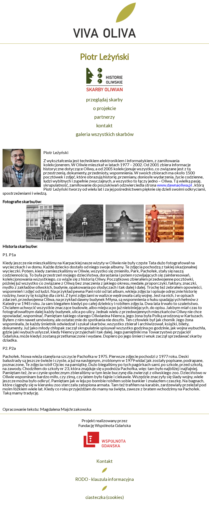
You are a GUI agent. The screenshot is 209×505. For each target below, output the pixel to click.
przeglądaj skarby (104, 99)
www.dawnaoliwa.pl (174, 184)
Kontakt (104, 461)
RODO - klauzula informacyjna (104, 479)
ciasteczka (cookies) (104, 497)
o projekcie (104, 108)
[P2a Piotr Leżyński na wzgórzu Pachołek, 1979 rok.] (164, 241)
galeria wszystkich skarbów (105, 134)
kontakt (104, 125)
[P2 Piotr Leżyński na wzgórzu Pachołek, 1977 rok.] (124, 241)
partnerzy (104, 117)
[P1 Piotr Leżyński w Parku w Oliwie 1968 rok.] (44, 241)
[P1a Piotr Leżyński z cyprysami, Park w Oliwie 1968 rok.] (84, 241)
